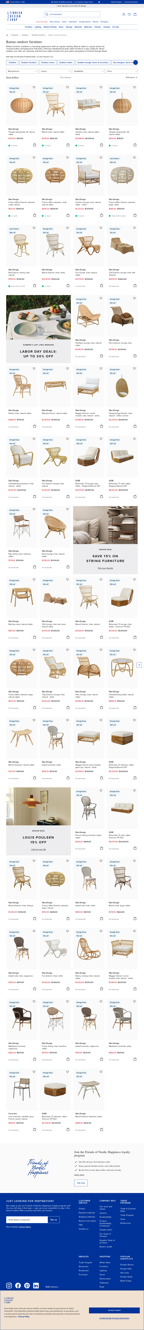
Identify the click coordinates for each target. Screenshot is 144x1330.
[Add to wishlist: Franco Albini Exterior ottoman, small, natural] (34, 157)
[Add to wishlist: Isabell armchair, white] (67, 720)
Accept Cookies (114, 1310)
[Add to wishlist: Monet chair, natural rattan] (67, 87)
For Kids (115, 27)
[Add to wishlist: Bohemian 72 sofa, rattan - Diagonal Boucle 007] (134, 439)
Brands (95, 22)
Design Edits (126, 1269)
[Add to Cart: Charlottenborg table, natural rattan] (135, 707)
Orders (82, 1208)
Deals (64, 22)
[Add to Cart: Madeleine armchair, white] (135, 1059)
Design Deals (126, 1277)
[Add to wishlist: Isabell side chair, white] (101, 860)
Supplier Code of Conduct (107, 1241)
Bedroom (78, 27)
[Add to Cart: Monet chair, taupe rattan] (135, 918)
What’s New (105, 1262)
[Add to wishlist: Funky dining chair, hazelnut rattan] (67, 1001)
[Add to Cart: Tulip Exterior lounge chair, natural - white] (68, 707)
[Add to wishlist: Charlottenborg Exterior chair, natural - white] (34, 439)
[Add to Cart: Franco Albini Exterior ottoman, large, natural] (68, 918)
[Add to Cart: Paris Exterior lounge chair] (135, 356)
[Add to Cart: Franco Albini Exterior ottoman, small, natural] (34, 215)
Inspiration (73, 22)
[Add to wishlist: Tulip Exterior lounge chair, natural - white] (67, 649)
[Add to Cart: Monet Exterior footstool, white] (101, 1129)
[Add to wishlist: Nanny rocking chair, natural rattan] (101, 931)
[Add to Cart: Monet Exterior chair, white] (68, 285)
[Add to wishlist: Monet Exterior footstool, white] (101, 1071)
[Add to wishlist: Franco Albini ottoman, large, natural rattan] (34, 649)
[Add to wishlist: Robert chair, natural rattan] (34, 368)
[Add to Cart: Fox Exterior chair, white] (68, 989)
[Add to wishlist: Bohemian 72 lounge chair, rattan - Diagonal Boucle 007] (101, 439)
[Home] (7, 35)
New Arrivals (55, 22)
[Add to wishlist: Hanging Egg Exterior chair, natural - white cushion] (134, 368)
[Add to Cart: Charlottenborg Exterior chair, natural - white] (34, 496)
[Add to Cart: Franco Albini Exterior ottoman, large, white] (135, 215)
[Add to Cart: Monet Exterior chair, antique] (34, 918)
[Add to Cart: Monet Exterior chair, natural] (101, 637)
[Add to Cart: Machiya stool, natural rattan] (34, 637)
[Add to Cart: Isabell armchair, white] (68, 778)
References (125, 1223)
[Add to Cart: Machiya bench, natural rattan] (68, 426)
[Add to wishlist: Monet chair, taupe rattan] (134, 860)
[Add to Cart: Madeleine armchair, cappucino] (34, 1059)
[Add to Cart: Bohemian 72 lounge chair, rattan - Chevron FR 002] (135, 637)
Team (122, 1219)
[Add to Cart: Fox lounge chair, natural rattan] (101, 285)
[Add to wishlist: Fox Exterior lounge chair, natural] (67, 439)
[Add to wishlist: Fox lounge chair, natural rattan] (101, 228)
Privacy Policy (23, 1317)
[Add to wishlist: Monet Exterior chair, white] (67, 228)
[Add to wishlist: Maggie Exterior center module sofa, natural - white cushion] (101, 368)
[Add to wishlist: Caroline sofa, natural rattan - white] (101, 87)
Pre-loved (83, 1274)
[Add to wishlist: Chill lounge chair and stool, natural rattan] (67, 579)
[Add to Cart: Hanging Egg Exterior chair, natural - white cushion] (135, 426)
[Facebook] (18, 1285)
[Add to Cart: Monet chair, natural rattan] (68, 145)
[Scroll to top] (139, 665)
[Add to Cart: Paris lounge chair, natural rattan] (101, 707)
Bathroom (88, 27)
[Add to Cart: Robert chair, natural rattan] (34, 426)
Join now (81, 1183)
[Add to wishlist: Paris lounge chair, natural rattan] (101, 649)
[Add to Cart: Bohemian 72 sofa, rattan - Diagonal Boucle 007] (135, 496)
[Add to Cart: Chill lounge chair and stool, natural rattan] (68, 637)
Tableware (104, 1283)
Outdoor (97, 27)
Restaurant (84, 1270)
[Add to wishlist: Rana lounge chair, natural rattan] (67, 509)
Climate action (106, 1230)
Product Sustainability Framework (105, 1223)
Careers (103, 1213)
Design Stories (85, 22)
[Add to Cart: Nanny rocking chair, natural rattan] (101, 989)
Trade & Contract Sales (128, 1209)
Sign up (53, 1219)
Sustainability (105, 1217)
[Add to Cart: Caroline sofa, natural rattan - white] (101, 145)
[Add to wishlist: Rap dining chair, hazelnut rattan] (34, 509)
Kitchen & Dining (50, 27)
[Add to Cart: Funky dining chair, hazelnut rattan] (68, 1059)
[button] (124, 14)
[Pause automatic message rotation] (99, 2)
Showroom (83, 1266)
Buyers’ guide (106, 1246)
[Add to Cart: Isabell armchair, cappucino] (101, 1059)
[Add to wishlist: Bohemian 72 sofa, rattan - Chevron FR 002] (134, 790)
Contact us (83, 1229)
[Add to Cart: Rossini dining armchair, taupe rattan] (101, 848)
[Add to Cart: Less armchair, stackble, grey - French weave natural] (34, 1129)
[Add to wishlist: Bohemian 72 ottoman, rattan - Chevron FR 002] (67, 1071)
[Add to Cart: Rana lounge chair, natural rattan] (68, 567)
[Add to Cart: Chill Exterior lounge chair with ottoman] (135, 285)
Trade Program (127, 1215)
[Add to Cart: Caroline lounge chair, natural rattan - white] (101, 215)
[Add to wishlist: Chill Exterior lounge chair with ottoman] (134, 228)
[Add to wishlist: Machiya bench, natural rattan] (67, 368)
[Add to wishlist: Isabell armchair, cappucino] (101, 1001)
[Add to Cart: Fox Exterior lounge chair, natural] (68, 496)
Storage (69, 27)
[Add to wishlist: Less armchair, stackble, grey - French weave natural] (34, 1071)
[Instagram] (9, 1285)
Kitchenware (105, 1279)
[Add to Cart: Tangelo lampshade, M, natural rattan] (34, 145)
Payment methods (87, 1213)
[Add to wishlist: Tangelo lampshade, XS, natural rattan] (134, 87)
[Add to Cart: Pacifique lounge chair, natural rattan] (101, 356)
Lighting (38, 27)
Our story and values (106, 1207)
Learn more (79, 1175)
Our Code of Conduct (105, 1235)
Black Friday (125, 1281)
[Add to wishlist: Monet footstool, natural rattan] (34, 720)
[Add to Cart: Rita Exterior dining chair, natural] (34, 285)
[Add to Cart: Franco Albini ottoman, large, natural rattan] (34, 707)
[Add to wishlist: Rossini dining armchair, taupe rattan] (101, 790)
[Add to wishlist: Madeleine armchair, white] (134, 1001)
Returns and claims (87, 1221)
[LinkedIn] (36, 1285)
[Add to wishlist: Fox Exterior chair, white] (67, 931)
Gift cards (124, 1273)
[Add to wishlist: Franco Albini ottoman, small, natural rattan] (67, 157)
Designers (104, 22)
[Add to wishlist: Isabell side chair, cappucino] (34, 931)
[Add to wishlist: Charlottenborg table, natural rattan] (134, 649)
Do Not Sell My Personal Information (114, 1318)
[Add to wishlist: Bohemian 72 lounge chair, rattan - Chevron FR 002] (134, 579)
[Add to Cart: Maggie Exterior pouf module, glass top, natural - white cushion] (101, 778)
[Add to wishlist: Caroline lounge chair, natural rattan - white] (101, 157)
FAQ (81, 1225)
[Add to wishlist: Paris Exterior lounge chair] (134, 298)
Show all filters (12, 77)
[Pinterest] (27, 1285)
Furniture (28, 27)
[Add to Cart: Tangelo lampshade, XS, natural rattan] (135, 145)
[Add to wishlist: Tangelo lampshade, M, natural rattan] (34, 87)
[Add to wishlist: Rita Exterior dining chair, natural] (34, 228)
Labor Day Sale (42, 22)
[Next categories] (135, 62)
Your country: (12, 1227)
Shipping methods (87, 1217)
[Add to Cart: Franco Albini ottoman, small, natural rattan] (68, 215)
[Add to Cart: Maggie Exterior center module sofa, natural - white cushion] (101, 426)
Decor (61, 27)
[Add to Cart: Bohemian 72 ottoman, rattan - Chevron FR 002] (68, 1129)
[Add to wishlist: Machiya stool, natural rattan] (34, 579)
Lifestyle (106, 27)
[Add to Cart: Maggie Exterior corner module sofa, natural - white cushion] (135, 989)
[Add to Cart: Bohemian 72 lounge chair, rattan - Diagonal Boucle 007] (101, 496)
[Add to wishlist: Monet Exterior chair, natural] (101, 579)
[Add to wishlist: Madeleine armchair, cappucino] (34, 1001)
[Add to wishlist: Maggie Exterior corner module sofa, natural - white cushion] (134, 931)
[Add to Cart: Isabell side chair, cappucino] (34, 989)
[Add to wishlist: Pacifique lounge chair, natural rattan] (101, 298)
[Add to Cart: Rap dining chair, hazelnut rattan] (34, 567)
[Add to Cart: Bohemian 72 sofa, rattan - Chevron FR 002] (135, 848)
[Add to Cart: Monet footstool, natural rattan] (34, 778)
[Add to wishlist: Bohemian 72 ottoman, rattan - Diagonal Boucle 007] (134, 720)
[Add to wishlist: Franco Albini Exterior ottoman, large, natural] (67, 860)
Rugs (102, 1287)
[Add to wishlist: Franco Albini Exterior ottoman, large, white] (134, 157)
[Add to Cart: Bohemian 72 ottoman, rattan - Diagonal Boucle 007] (135, 778)
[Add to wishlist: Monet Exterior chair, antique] (34, 860)
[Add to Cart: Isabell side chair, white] (101, 918)
